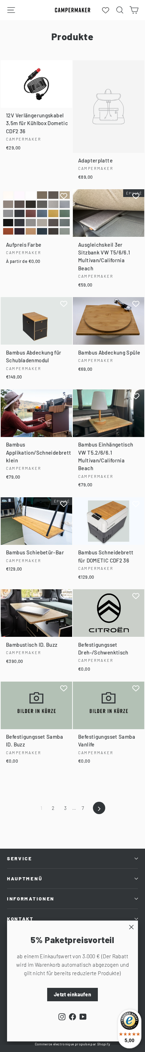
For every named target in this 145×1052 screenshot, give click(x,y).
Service (19, 858)
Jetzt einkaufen (72, 994)
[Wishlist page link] (105, 10)
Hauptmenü (24, 878)
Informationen (31, 899)
